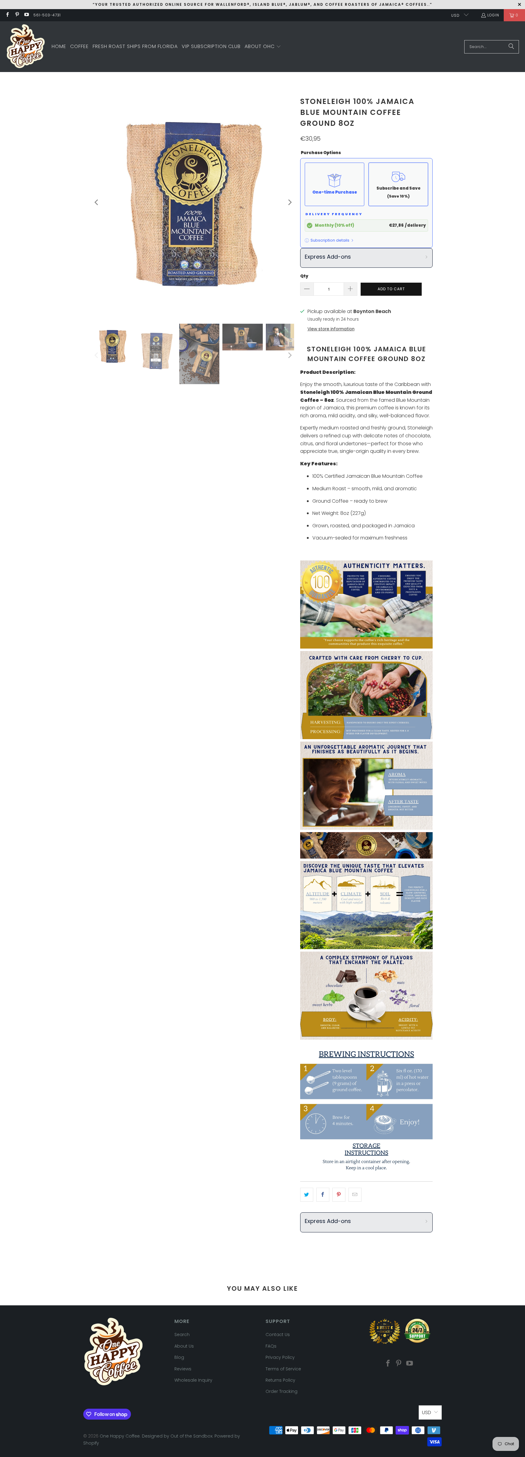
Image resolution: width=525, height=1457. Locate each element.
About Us (184, 1346)
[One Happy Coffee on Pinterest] (16, 15)
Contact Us (278, 1334)
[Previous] (97, 202)
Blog (179, 1357)
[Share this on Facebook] (322, 1195)
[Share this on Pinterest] (338, 1195)
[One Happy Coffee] (26, 46)
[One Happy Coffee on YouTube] (26, 15)
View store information (331, 329)
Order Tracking (281, 1391)
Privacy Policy (280, 1357)
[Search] (511, 46)
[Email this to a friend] (355, 1195)
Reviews (182, 1369)
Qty (304, 276)
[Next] (289, 202)
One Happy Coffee (120, 1436)
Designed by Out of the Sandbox (177, 1436)
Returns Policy (280, 1380)
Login (493, 15)
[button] (263, 47)
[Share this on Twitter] (306, 1195)
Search (182, 1334)
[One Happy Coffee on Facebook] (7, 15)
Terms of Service (283, 1369)
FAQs (271, 1346)
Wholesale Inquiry (193, 1380)
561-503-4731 (47, 15)
